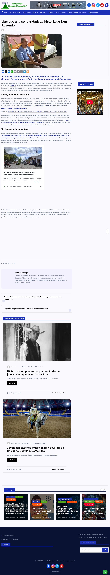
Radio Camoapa (9, 30)
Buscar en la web (88, 543)
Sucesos (35, 12)
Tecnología (11, 504)
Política (51, 12)
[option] (16, 507)
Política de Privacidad (10, 539)
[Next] (104, 489)
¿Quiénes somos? (9, 535)
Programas (82, 12)
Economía (43, 12)
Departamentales (15, 12)
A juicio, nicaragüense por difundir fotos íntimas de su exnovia (68, 511)
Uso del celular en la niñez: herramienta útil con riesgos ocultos (16, 511)
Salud (18, 501)
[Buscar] (105, 550)
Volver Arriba (55, 571)
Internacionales (61, 12)
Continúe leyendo (58, 393)
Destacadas (63, 501)
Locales (5, 12)
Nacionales (27, 12)
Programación (93, 12)
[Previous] (101, 489)
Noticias (10, 501)
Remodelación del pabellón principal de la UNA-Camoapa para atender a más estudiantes (37, 112)
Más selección (72, 12)
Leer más (12, 383)
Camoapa (13, 85)
